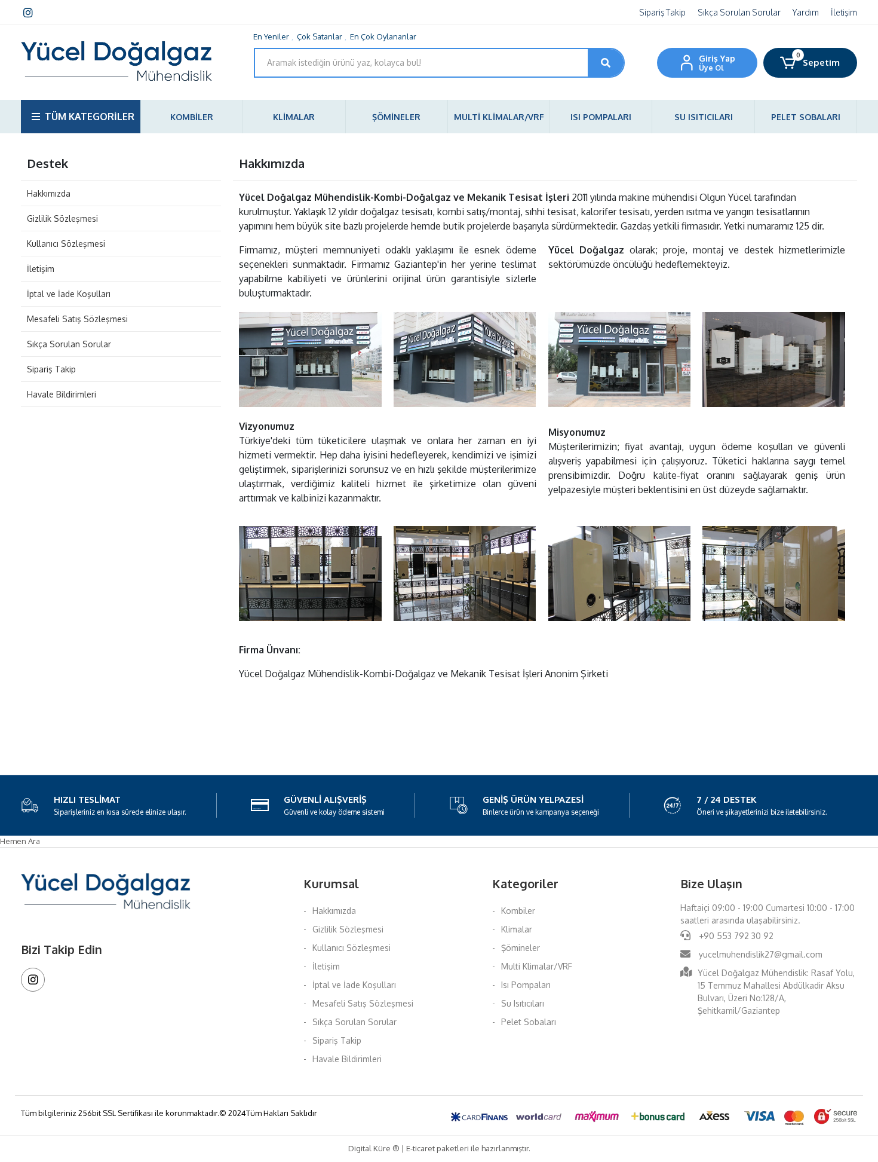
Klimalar (516, 929)
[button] (810, 63)
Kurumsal (331, 883)
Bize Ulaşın (711, 883)
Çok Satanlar (319, 36)
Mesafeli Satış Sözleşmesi (77, 319)
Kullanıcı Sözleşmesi (66, 243)
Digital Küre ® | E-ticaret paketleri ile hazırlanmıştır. (439, 1148)
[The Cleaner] (310, 359)
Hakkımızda (48, 193)
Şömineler (520, 948)
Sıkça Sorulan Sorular (739, 12)
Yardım (806, 12)
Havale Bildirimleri (61, 394)
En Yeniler (271, 36)
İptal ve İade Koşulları (68, 294)
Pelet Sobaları (528, 1022)
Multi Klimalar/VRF (536, 966)
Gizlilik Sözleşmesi (62, 218)
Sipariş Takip (662, 12)
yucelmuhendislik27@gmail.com (760, 954)
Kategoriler (525, 883)
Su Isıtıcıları (522, 1003)
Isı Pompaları (526, 985)
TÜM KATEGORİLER (89, 117)
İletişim (844, 12)
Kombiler (518, 911)
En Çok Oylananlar (383, 36)
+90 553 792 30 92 (734, 936)
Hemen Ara (20, 841)
